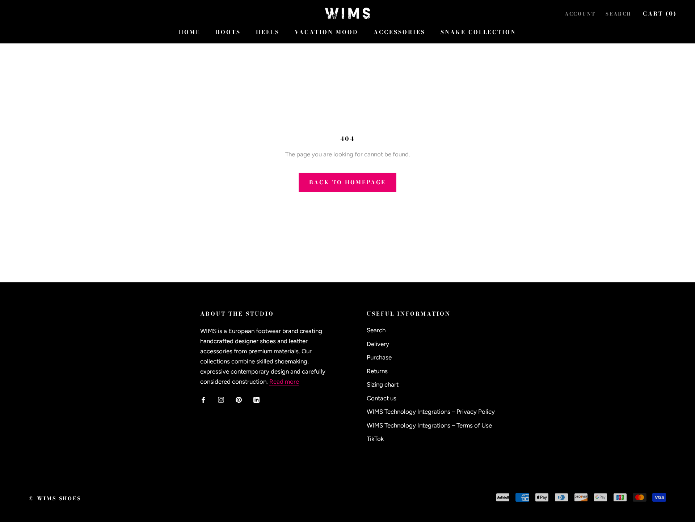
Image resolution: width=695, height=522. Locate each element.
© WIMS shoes (55, 498)
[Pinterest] (239, 399)
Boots (228, 32)
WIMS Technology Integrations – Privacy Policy (431, 411)
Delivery (378, 344)
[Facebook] (203, 399)
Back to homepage (347, 182)
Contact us (381, 398)
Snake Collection (478, 32)
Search (618, 13)
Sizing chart (383, 384)
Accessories (399, 32)
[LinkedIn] (256, 399)
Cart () (660, 13)
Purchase (379, 357)
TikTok (375, 438)
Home (190, 32)
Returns (377, 371)
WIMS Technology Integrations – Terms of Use (429, 425)
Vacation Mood (326, 32)
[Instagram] (221, 399)
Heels (267, 32)
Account (580, 13)
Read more (284, 381)
